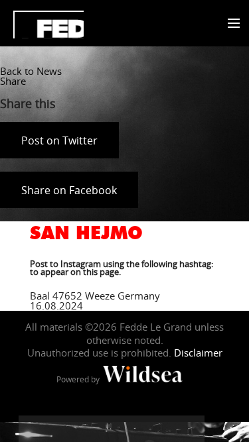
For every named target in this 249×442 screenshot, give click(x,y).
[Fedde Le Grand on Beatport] (191, 428)
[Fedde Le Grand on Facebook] (32, 428)
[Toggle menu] (230, 24)
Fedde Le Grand (48, 24)
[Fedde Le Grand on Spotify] (164, 428)
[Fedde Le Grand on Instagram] (85, 428)
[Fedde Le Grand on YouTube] (111, 428)
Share (13, 80)
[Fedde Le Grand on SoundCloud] (138, 428)
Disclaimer (198, 352)
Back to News (31, 71)
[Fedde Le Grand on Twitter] (58, 428)
